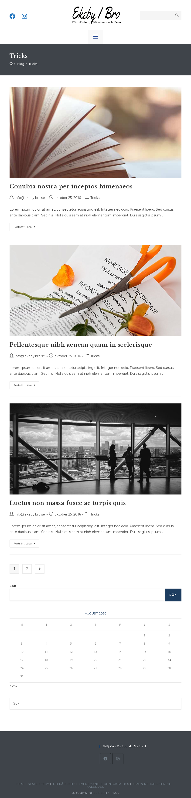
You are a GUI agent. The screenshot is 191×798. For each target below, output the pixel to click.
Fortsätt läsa (26, 228)
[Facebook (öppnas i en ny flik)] (12, 14)
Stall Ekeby (38, 784)
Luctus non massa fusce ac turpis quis (68, 503)
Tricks (94, 198)
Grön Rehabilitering (152, 784)
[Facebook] (105, 758)
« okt (13, 685)
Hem (20, 784)
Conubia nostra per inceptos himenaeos (71, 186)
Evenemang (89, 784)
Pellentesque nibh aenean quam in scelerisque (81, 344)
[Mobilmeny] (95, 37)
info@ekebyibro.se (30, 198)
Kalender (95, 786)
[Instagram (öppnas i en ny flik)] (24, 14)
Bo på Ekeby (64, 784)
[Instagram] (117, 758)
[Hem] (11, 64)
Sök (13, 586)
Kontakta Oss (116, 784)
